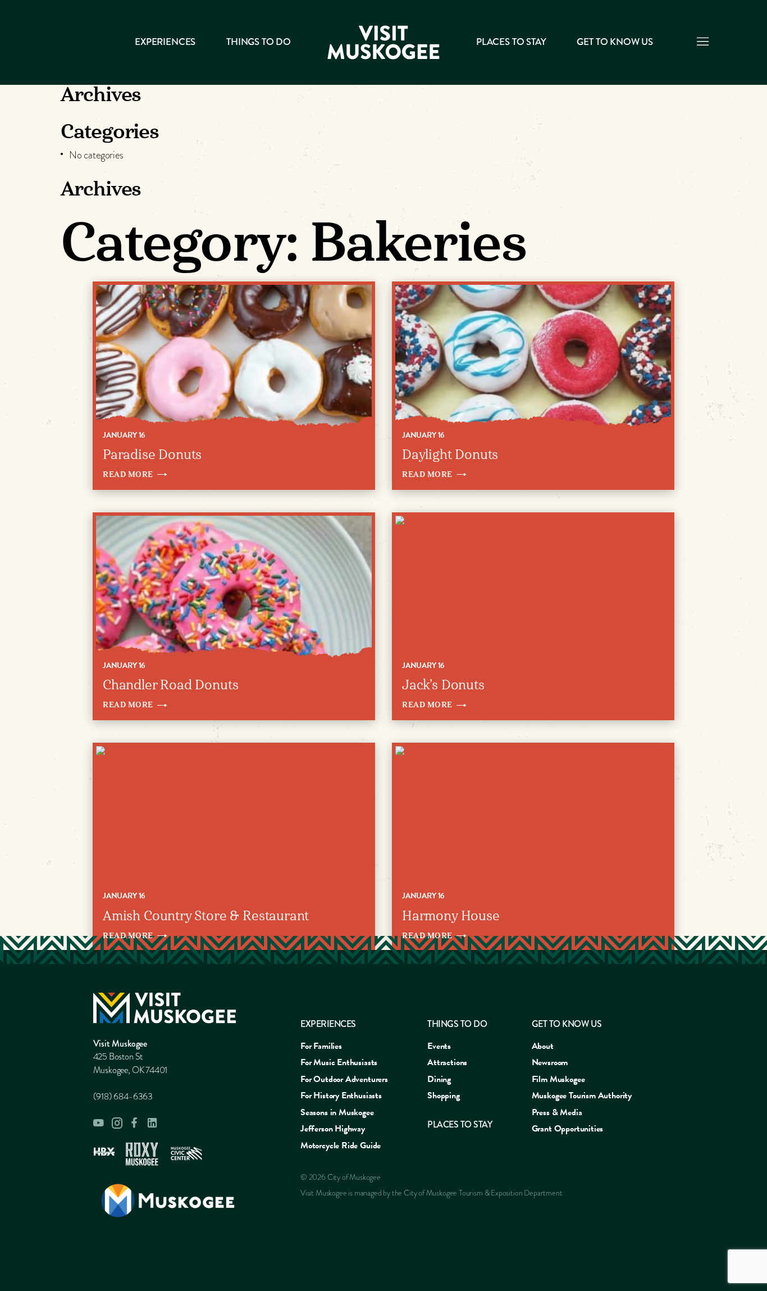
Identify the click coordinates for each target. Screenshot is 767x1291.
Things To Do (258, 42)
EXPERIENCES (328, 1023)
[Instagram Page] (116, 1123)
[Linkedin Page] (152, 1123)
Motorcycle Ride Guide (340, 1145)
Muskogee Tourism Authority (582, 1095)
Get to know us (614, 42)
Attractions (447, 1062)
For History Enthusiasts (341, 1095)
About (543, 1046)
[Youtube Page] (98, 1123)
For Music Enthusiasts (338, 1062)
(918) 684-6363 (123, 1096)
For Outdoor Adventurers (344, 1079)
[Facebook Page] (134, 1122)
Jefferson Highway (332, 1128)
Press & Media (557, 1112)
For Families (321, 1046)
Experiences (165, 42)
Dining (439, 1079)
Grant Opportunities (568, 1128)
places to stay (459, 1124)
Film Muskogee (558, 1079)
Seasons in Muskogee (337, 1112)
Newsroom (550, 1062)
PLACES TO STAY (511, 42)
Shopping (443, 1095)
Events (439, 1046)
